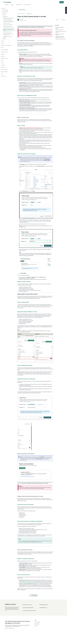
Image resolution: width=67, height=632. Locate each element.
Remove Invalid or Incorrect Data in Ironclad (61, 32)
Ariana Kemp (22, 19)
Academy (12, 4)
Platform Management (4, 49)
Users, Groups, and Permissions (6, 45)
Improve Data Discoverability (7, 26)
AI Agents (2, 43)
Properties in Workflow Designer (28, 607)
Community (6, 4)
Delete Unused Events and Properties (59, 34)
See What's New (18, 4)
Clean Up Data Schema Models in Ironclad (8, 30)
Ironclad (18, 13)
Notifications (4, 38)
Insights (2, 60)
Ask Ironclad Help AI (27, 4)
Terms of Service (37, 622)
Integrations (3, 67)
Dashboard (3, 54)
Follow (57, 19)
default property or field (30, 221)
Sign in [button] (62, 2)
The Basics (4, 14)
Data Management (5, 16)
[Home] (7, 2)
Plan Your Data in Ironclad (7, 32)
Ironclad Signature (4, 71)
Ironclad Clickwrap (4, 69)
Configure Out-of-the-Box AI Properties (7, 37)
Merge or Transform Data (59, 29)
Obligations (3, 65)
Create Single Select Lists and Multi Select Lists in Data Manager (8, 18)
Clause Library (4, 13)
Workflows (3, 56)
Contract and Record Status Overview (29, 610)
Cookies (36, 625)
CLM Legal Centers (5, 11)
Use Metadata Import (43, 607)
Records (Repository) (4, 58)
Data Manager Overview (6, 23)
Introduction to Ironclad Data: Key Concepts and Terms (8, 34)
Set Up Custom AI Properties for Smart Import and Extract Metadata (8, 21)
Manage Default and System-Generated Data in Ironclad (60, 37)
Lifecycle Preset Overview (27, 604)
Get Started (3, 8)
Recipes (2, 47)
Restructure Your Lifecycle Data (8, 24)
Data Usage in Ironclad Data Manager (60, 28)
